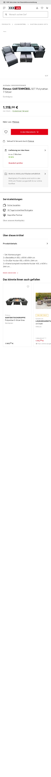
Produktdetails (10, 243)
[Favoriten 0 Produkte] (42, 7)
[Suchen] (6, 14)
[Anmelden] (37, 7)
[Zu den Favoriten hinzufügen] (6, 132)
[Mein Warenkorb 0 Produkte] (47, 7)
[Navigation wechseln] (4, 7)
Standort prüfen (16, 163)
